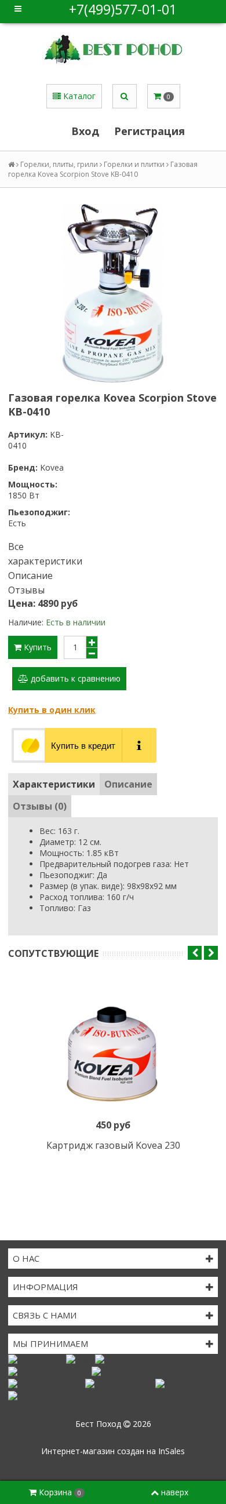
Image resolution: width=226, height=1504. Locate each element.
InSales (171, 1450)
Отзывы (26, 590)
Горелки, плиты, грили (59, 164)
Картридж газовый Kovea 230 (113, 1145)
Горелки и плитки (134, 164)
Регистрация (149, 131)
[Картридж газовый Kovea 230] (113, 1045)
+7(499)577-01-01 (123, 9)
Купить (36, 647)
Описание (30, 575)
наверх (174, 1492)
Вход (85, 131)
